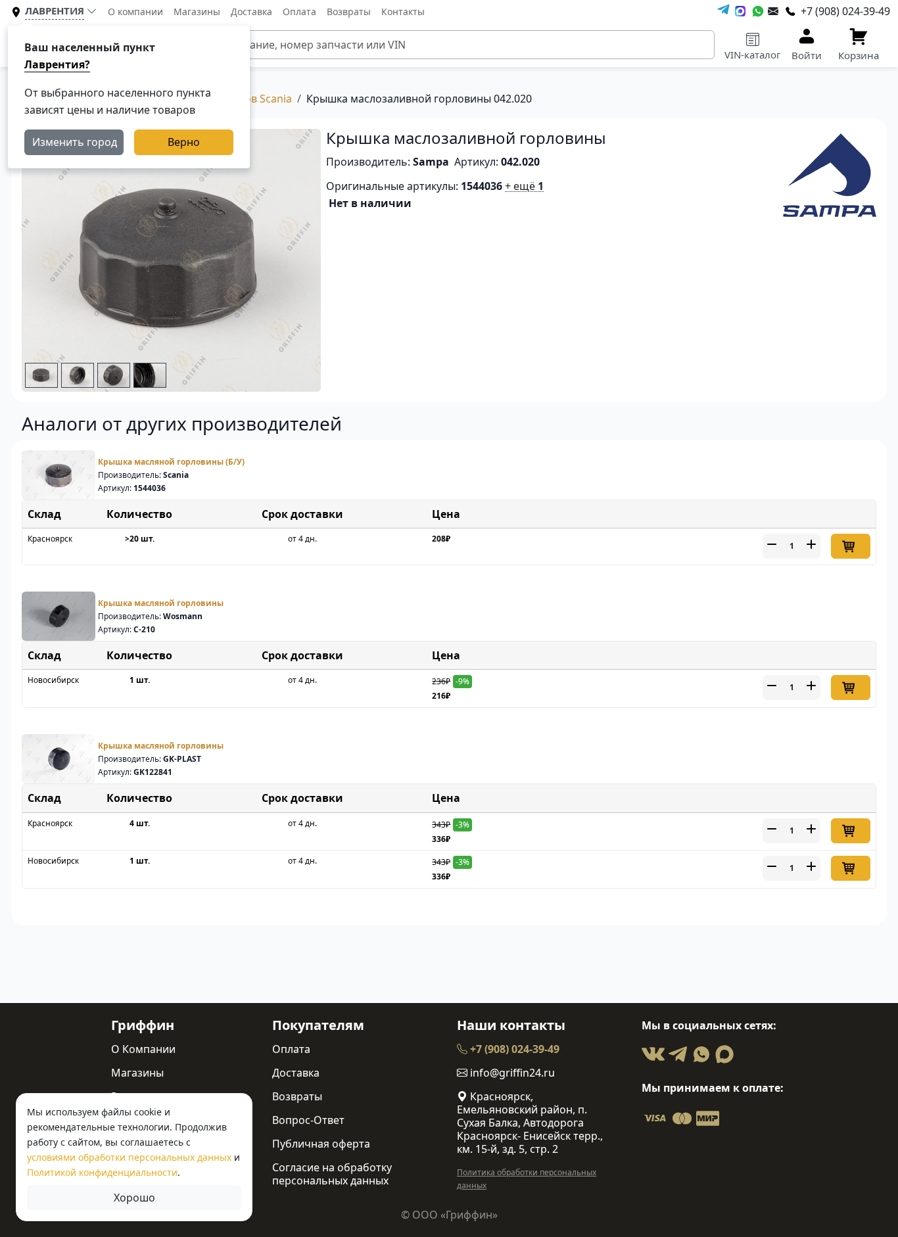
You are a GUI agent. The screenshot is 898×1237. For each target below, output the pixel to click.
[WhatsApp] (758, 11)
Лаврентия (54, 10)
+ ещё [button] (524, 186)
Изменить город (74, 142)
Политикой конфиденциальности (102, 1172)
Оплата (299, 11)
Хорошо (134, 1197)
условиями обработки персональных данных (129, 1157)
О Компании (143, 1049)
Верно (184, 142)
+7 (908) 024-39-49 (513, 1049)
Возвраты (349, 11)
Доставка (251, 11)
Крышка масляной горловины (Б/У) (171, 461)
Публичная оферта (321, 1143)
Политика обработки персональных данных (526, 1179)
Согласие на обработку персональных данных (332, 1174)
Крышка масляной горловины (161, 603)
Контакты (403, 11)
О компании (135, 11)
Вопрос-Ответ (308, 1120)
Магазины (197, 11)
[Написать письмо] (773, 11)
